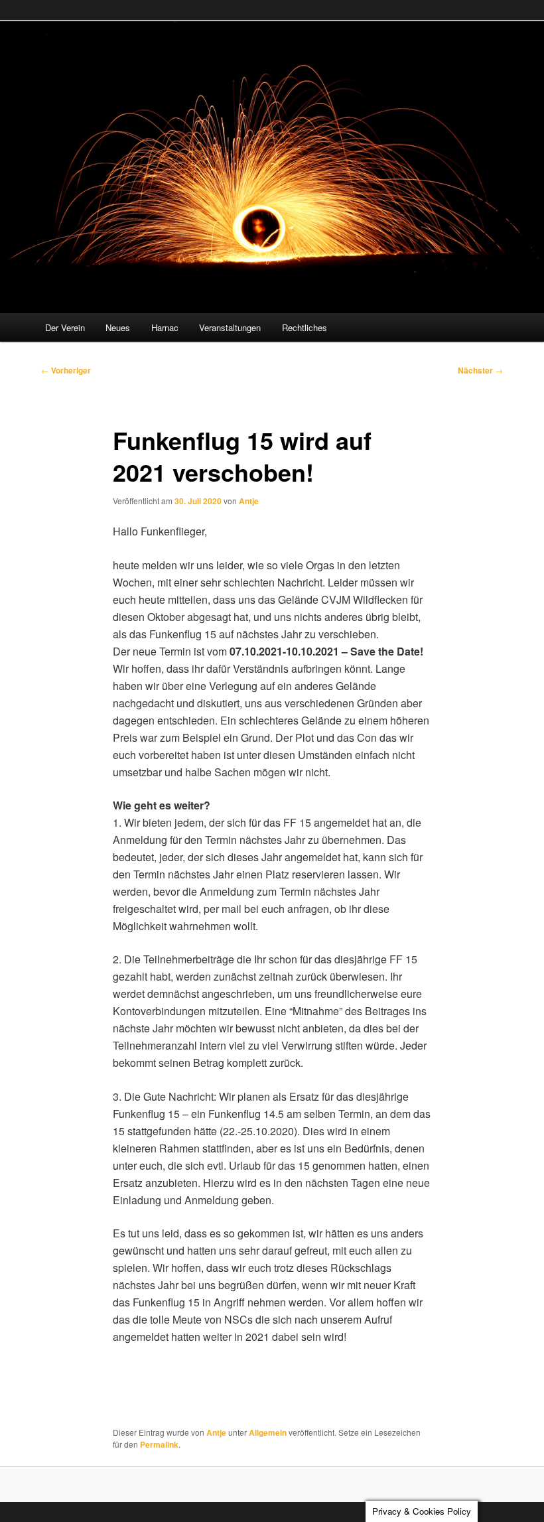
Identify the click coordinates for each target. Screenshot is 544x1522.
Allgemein (268, 1432)
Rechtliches (304, 327)
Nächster (480, 370)
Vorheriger (66, 370)
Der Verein (65, 327)
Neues (117, 327)
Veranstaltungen (230, 327)
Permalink (159, 1444)
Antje (249, 501)
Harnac (164, 327)
